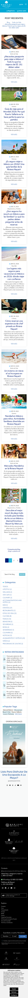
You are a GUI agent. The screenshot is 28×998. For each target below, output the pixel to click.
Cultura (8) (7, 616)
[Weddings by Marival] (6, 964)
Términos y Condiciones (7, 922)
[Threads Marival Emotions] (12, 785)
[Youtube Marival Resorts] (18, 785)
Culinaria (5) (8, 633)
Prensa (2, 915)
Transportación (4, 910)
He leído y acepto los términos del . (15, 940)
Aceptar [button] (14, 989)
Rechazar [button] (14, 992)
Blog (8, 22)
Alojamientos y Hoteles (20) (14, 638)
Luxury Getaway (8, 714)
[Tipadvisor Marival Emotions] (21, 785)
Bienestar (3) (7, 622)
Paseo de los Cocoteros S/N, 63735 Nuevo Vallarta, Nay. (14, 871)
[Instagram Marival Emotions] (7, 785)
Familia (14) (7, 619)
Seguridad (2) (8, 624)
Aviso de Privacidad (5, 921)
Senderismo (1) (8, 630)
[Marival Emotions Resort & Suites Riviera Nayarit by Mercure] (14, 850)
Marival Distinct (8, 710)
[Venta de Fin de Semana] (14, 744)
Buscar (22, 574)
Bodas (2, 913)
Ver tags (18, 714)
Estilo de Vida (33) (9, 613)
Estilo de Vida (16, 22)
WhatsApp (13, 879)
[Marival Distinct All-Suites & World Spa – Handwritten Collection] (14, 841)
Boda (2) (6, 627)
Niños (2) (6, 641)
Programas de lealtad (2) (13, 644)
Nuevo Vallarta (16, 712)
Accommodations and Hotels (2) (12, 601)
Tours (2, 908)
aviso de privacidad (22, 940)
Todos (5, 587)
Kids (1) (5, 605)
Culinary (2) (7, 598)
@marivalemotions (14, 781)
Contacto (3, 906)
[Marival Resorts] (14, 825)
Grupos (3, 911)
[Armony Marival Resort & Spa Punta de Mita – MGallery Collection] (14, 833)
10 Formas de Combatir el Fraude (9, 919)
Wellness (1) (7, 592)
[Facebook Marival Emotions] (10, 785)
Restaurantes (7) (9, 610)
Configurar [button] (14, 995)
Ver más (14, 82)
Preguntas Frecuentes (6, 917)
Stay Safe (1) (7, 595)
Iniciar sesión (22, 11)
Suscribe (22, 936)
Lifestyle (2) (7, 589)
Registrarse (11, 11)
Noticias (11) (7, 635)
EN (22, 4)
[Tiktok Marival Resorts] (15, 785)
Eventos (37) (7, 608)
